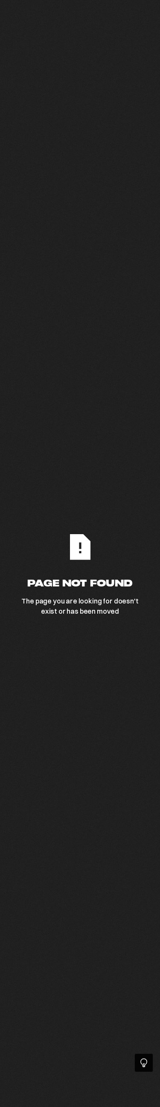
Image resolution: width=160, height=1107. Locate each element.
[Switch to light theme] (143, 1062)
